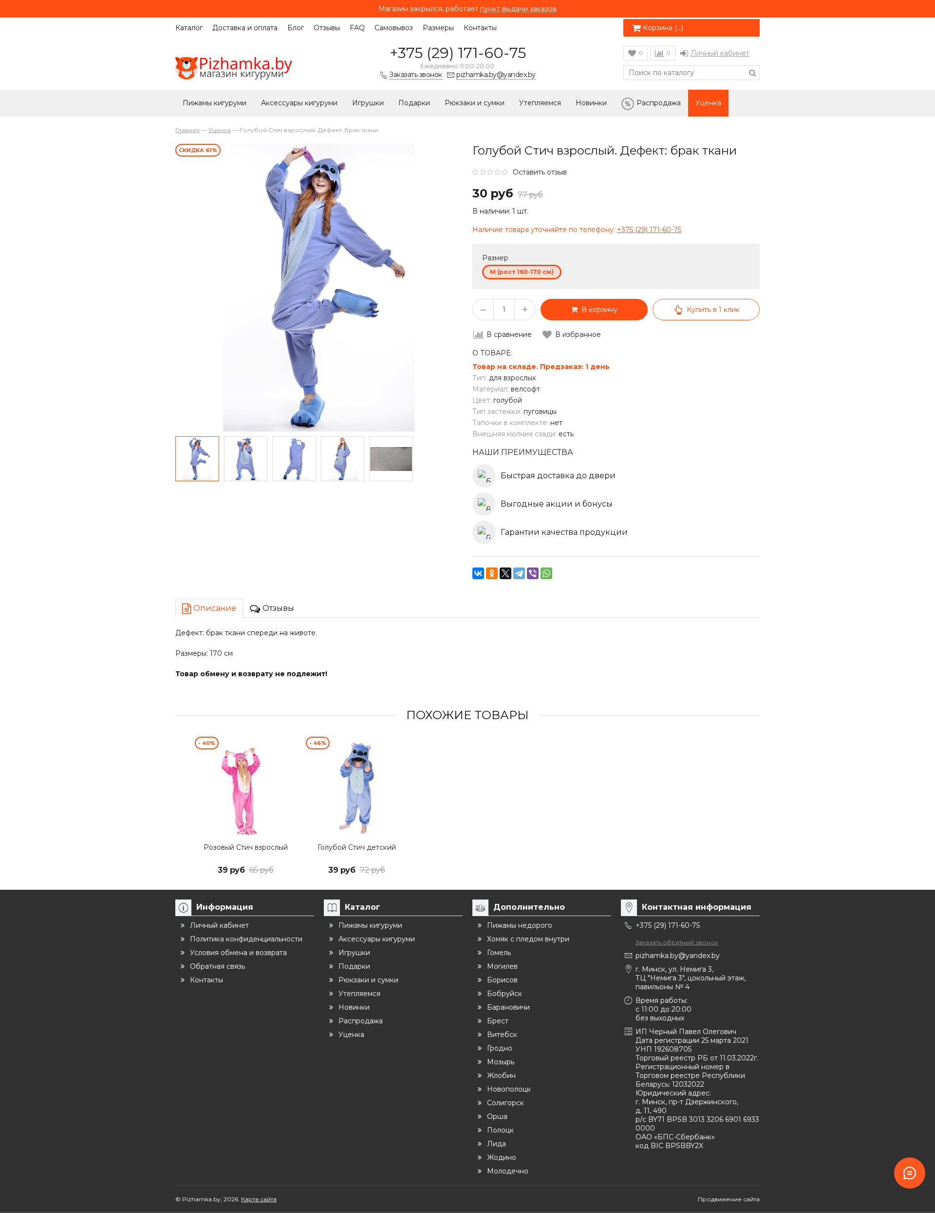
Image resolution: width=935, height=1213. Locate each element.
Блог (295, 27)
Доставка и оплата (245, 27)
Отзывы (327, 27)
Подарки (414, 102)
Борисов (502, 980)
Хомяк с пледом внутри (528, 939)
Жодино (501, 1157)
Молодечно (507, 1171)
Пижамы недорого (519, 925)
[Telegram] (519, 573)
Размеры (438, 27)
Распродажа (658, 102)
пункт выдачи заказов (518, 8)
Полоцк (500, 1130)
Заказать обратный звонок (677, 942)
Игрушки (368, 102)
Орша (497, 1116)
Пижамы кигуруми (214, 102)
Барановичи (508, 1007)
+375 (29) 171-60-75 (458, 53)
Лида (496, 1143)
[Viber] (533, 573)
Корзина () (663, 27)
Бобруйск (504, 993)
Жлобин (501, 1075)
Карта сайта (259, 1199)
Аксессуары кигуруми (299, 102)
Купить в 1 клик (713, 309)
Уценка (708, 102)
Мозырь (500, 1061)
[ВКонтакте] (478, 573)
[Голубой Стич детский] (356, 787)
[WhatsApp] (546, 573)
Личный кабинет (720, 53)
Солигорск (505, 1102)
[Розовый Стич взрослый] (245, 787)
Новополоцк (509, 1089)
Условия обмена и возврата (238, 952)
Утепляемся (540, 102)
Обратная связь (217, 966)
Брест (497, 1021)
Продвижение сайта (729, 1199)
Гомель (499, 952)
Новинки (591, 102)
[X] (505, 573)
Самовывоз (393, 27)
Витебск (502, 1034)
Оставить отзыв (540, 172)
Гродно (499, 1048)
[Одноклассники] (492, 573)
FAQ (357, 27)
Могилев (502, 966)
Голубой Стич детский (357, 847)
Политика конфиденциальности (246, 939)
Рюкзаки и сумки (475, 102)
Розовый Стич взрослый (246, 847)
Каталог (189, 27)
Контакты (480, 27)
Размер (495, 258)
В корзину (597, 309)
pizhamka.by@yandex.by (678, 955)
